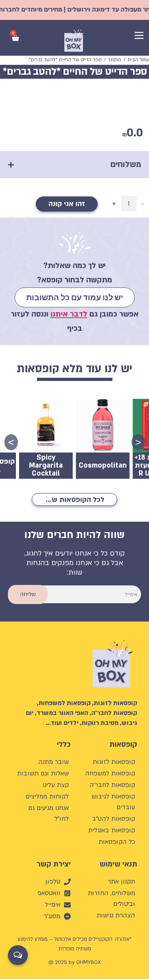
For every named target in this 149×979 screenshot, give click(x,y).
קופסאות (123, 744)
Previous (141, 441)
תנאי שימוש (118, 864)
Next (14, 441)
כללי (64, 744)
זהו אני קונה (66, 203)
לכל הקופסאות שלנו (73, 499)
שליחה (28, 594)
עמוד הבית (138, 59)
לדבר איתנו (68, 314)
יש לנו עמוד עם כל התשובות (74, 297)
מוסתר (114, 59)
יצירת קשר (54, 864)
